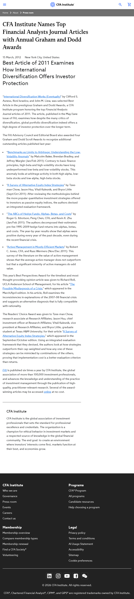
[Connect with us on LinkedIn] (49, 576)
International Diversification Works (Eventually (32, 96)
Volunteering (10, 555)
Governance (10, 496)
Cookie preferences (80, 560)
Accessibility (76, 549)
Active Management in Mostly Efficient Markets (35, 247)
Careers (7, 513)
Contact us (9, 518)
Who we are (10, 490)
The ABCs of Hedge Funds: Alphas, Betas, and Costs (39, 214)
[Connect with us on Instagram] (58, 576)
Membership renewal (15, 544)
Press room (28, 12)
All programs (76, 496)
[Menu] (4, 4)
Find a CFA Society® (14, 549)
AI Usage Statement (81, 544)
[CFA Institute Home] (62, 5)
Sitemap (74, 555)
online (47, 392)
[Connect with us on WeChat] (84, 576)
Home (5, 12)
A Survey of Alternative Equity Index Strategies (35, 185)
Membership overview (16, 533)
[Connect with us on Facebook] (75, 576)
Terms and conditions (82, 538)
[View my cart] (129, 4)
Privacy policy (77, 533)
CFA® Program (77, 490)
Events (7, 507)
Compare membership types (20, 538)
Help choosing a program (84, 507)
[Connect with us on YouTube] (67, 576)
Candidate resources (81, 501)
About (15, 12)
